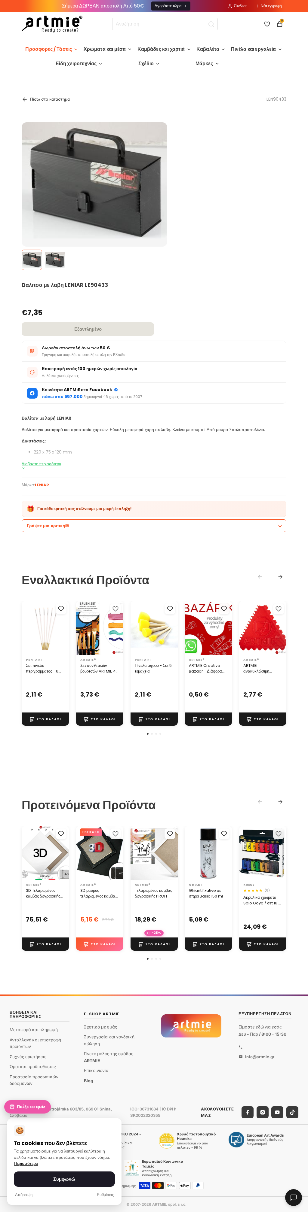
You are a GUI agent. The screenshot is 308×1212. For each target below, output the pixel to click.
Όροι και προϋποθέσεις (33, 1066)
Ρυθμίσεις (105, 1194)
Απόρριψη (23, 1194)
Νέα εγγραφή (271, 5)
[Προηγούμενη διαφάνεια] (82, 628)
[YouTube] (277, 1112)
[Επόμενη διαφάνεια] (116, 628)
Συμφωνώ (64, 1179)
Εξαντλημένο (88, 329)
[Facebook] (248, 1112)
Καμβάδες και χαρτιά (161, 49)
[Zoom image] (94, 180)
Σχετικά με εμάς (100, 1026)
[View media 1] (32, 260)
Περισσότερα (26, 1163)
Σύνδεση (241, 5)
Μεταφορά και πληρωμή (34, 1029)
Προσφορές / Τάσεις (48, 49)
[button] (148, 734)
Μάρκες (204, 63)
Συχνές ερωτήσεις (28, 1056)
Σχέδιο (146, 63)
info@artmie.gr (259, 1056)
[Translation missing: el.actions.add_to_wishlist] (61, 608)
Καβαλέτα (207, 49)
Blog (88, 1080)
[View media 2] (55, 260)
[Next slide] (280, 577)
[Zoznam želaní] (267, 24)
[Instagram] (263, 1112)
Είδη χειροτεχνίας (76, 63)
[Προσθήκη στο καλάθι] (45, 719)
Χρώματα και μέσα (105, 49)
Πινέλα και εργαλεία (253, 49)
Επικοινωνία (96, 1070)
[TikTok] (292, 1112)
